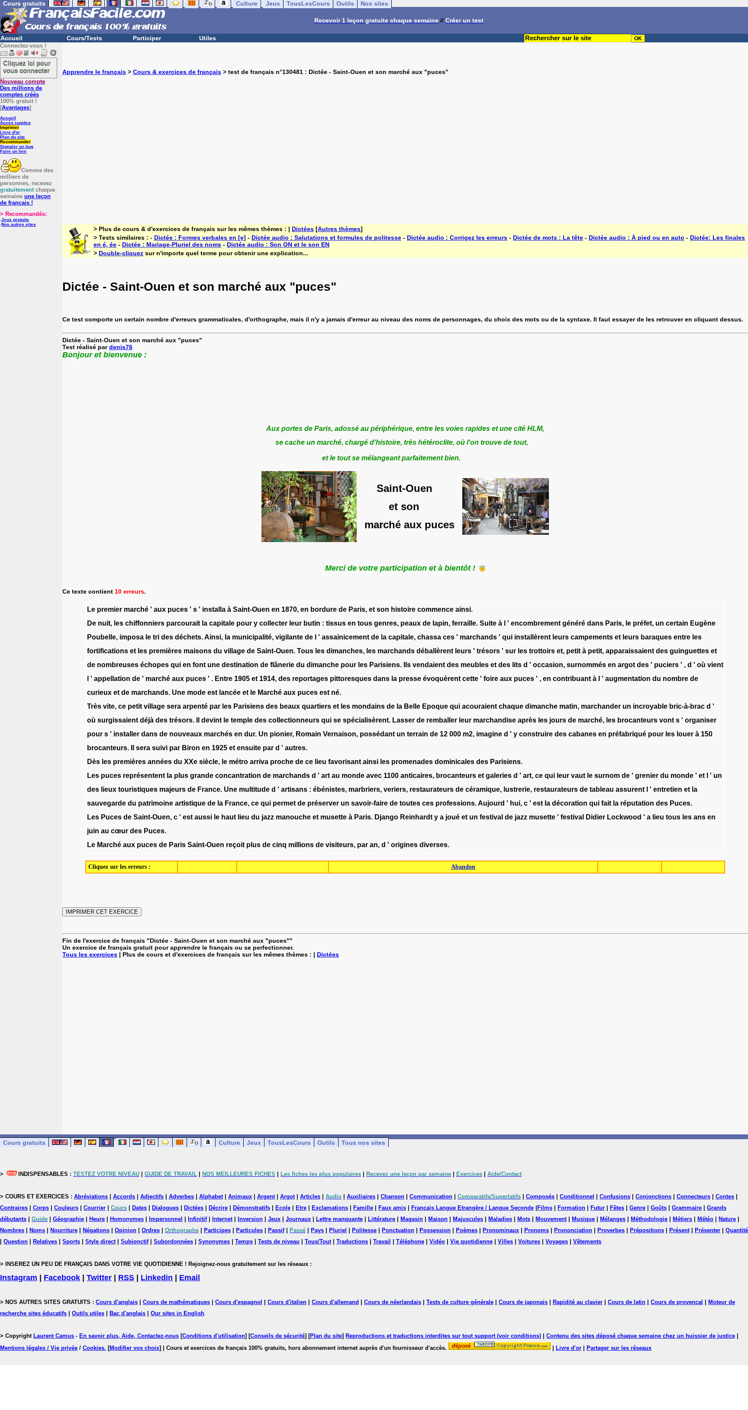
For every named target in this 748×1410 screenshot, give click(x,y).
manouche (293, 817)
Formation (571, 1207)
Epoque (435, 706)
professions (455, 803)
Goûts (659, 1207)
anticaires (416, 775)
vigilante (289, 637)
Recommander (15, 141)
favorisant (344, 761)
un (659, 623)
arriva (259, 761)
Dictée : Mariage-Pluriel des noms (171, 244)
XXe (190, 761)
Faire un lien (13, 151)
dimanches (344, 651)
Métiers (682, 1219)
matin (568, 706)
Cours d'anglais (117, 1302)
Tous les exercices (89, 954)
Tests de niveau (279, 1241)
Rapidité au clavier (578, 1302)
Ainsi (212, 637)
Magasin (411, 1219)
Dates (139, 1207)
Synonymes (214, 1241)
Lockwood (624, 817)
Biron (191, 748)
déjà (147, 720)
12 (444, 734)
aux (160, 609)
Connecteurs (693, 1196)
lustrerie (516, 789)
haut (228, 817)
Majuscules (468, 1219)
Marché (270, 692)
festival (491, 817)
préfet (642, 623)
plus (181, 775)
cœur (119, 831)
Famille (363, 1207)
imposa (131, 637)
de (343, 609)
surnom (607, 775)
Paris (356, 609)
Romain (308, 734)
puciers (666, 664)
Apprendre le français (94, 71)
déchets (188, 637)
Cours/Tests (84, 38)
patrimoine (155, 803)
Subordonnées (173, 1241)
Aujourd (491, 803)
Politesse (364, 1230)
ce (122, 706)
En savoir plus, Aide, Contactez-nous (129, 1336)
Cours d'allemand (335, 1302)
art (325, 775)
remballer (441, 720)
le (628, 623)
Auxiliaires (361, 1196)
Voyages (556, 1241)
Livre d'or (10, 132)
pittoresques (350, 678)
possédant (377, 734)
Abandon (463, 867)
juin (93, 831)
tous (365, 623)
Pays (317, 1230)
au (336, 775)
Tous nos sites (363, 1142)
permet (284, 803)
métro (238, 761)
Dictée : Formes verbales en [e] (200, 237)
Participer (147, 38)
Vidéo (437, 1241)
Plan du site (12, 137)
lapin (440, 623)
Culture (229, 1142)
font (199, 664)
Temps (244, 1241)
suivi (160, 748)
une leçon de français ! (25, 199)
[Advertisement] (405, 142)
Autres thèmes (339, 228)
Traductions (352, 1241)
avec (374, 775)
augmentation (628, 678)
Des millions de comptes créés (22, 88)
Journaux (298, 1219)
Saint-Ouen (251, 609)
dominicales (454, 761)
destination (240, 664)
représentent (144, 775)
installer (126, 734)
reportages (310, 678)
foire (491, 678)
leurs (560, 637)
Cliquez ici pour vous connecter (27, 66)
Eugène (703, 623)
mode (196, 692)
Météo (705, 1219)
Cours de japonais (523, 1302)
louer (685, 734)
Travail (382, 1241)
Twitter (99, 1277)
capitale (222, 623)
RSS (126, 1277)
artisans (294, 789)
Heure (97, 1219)
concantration (238, 775)
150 (707, 734)
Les (93, 775)
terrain (417, 734)
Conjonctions (653, 1196)
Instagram (18, 1277)
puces (178, 609)
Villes (505, 1241)
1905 (242, 678)
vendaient (429, 664)
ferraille (464, 623)
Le (91, 609)
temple (242, 720)
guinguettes (689, 651)
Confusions (615, 1196)
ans (699, 817)
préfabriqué (627, 734)
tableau (602, 789)
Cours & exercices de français (177, 71)
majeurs (172, 789)
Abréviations (91, 1196)
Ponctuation (398, 1230)
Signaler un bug (16, 146)
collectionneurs (293, 720)
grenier (646, 775)
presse (410, 678)
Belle (412, 706)
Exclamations (330, 1207)
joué (452, 817)
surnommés (586, 664)
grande (201, 775)
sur (510, 651)
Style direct (100, 1241)
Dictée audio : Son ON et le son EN (278, 244)
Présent (679, 1230)
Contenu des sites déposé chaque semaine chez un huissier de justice (640, 1336)
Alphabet (211, 1196)
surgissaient (117, 720)
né (335, 692)
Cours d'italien (287, 1302)
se (337, 720)
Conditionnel (577, 1196)
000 (455, 734)
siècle (208, 761)
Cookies (93, 1348)
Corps (41, 1207)
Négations (96, 1230)
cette (470, 678)
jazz (267, 817)
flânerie (282, 664)
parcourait (183, 623)
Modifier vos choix (134, 1348)
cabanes (582, 734)
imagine (489, 734)
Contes (725, 1196)
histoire (403, 609)
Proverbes (611, 1230)
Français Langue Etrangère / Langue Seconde (472, 1207)
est (212, 692)
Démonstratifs (251, 1207)
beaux (290, 706)
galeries (499, 775)
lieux (108, 789)
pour (244, 623)
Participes (217, 1230)
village (234, 651)
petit (573, 651)
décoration (569, 803)
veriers (395, 789)
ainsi (463, 609)
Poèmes (466, 1230)
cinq (279, 844)
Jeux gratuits (15, 219)
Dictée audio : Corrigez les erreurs (457, 237)
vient (715, 664)
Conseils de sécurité (277, 1336)
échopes (154, 664)
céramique (482, 789)
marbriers (364, 789)
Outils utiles (88, 1313)
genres (385, 623)
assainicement (345, 637)
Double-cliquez (121, 253)
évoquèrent (442, 678)
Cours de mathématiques (176, 1302)
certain (677, 623)
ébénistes (329, 789)
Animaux (240, 1196)
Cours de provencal (677, 1302)
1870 (289, 609)
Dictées (303, 228)
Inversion (250, 1219)
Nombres (12, 1230)
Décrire (218, 1207)
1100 (391, 775)
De (91, 623)
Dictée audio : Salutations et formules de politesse (326, 237)
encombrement (536, 623)
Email (189, 1277)
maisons (198, 651)
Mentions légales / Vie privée (38, 1348)
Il (198, 720)
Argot (287, 1196)
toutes (410, 803)
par (215, 706)
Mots (523, 1219)
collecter (273, 623)
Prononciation (573, 1230)
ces (449, 637)
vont (666, 720)
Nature (727, 1219)
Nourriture (63, 1230)
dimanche (322, 664)
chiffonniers (144, 623)
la (204, 623)
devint (211, 720)
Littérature (381, 1219)
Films (544, 1207)
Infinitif (197, 1219)
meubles (475, 664)
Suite (488, 623)
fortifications (107, 651)
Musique (583, 1219)
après (527, 720)
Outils (326, 1142)
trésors (488, 651)
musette (333, 817)
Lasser (403, 720)
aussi (203, 817)
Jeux (254, 1142)
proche (281, 761)
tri (156, 637)
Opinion (125, 1230)
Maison (438, 1219)
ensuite (249, 748)
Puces (680, 803)
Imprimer (9, 127)
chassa (429, 637)
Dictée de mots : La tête (548, 237)
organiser (700, 720)
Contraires (14, 1207)
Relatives (45, 1241)
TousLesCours (289, 1142)
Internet (222, 1219)
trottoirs (542, 651)
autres (295, 748)
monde (353, 775)
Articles (310, 1196)
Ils (407, 664)
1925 (219, 748)
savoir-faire (369, 803)
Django (386, 817)
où (701, 664)
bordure (323, 609)
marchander (601, 706)
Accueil (11, 38)
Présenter (707, 1230)
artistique (190, 803)
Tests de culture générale (459, 1302)
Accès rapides (15, 122)
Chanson (392, 1196)
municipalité (252, 637)
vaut (578, 775)
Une (178, 692)
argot (626, 664)
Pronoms (536, 1230)
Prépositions (647, 1230)
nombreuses (118, 664)
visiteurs (340, 844)
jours (557, 720)
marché (136, 609)
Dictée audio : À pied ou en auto (636, 237)
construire (536, 734)
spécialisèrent (366, 720)
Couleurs (66, 1207)
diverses (433, 844)
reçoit (235, 844)
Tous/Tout (318, 1241)
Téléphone (410, 1241)
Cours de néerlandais (392, 1302)
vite (109, 706)
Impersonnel (166, 1219)
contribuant (572, 678)
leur (295, 623)
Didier (595, 817)
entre (682, 637)
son (383, 609)
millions (301, 844)
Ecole (282, 1207)
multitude (254, 789)
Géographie (68, 1219)
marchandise (494, 720)
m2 (468, 734)
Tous (305, 651)
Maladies (500, 1219)
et (372, 609)
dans (595, 623)
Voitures (529, 1241)
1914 (267, 678)
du (217, 651)
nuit (104, 623)
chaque (511, 706)
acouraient (479, 706)
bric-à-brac (687, 706)
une (213, 664)
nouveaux (185, 734)
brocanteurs (637, 720)
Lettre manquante (339, 1219)
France (208, 789)
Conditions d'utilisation (213, 1336)
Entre (223, 678)
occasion (548, 664)
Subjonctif (134, 1241)
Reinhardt (416, 817)
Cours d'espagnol (238, 1302)
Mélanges (612, 1219)
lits (517, 664)
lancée (230, 692)
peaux (410, 623)
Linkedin (157, 1277)
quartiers (316, 706)
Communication (430, 1196)
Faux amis (392, 1207)
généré (573, 623)
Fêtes (617, 1207)
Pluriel (338, 1230)
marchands (478, 637)
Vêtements (587, 1241)
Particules (249, 1230)
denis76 (120, 347)
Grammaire (687, 1207)
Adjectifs (152, 1196)
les (118, 623)
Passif (276, 1230)
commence (435, 609)
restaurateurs (431, 789)
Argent (266, 1196)
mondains (368, 706)
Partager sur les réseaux (619, 1348)
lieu (320, 761)
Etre (301, 1207)
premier (109, 609)
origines (404, 844)
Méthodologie (649, 1219)
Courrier (95, 1207)
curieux (99, 692)
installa (214, 609)
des (167, 637)
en (275, 609)
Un (263, 734)
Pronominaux (501, 1230)
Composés (540, 1196)
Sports (71, 1241)
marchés (218, 734)
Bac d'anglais (127, 1313)
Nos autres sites (18, 224)
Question (15, 1241)
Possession (435, 1230)
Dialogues (165, 1207)
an (374, 844)
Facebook (62, 1277)
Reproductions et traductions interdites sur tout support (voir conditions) (443, 1336)
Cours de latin (626, 1302)
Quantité (736, 1230)
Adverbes (181, 1196)
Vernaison (339, 734)
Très (94, 706)
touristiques (138, 789)
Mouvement (551, 1219)
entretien (667, 789)
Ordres (151, 1230)
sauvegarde (106, 803)
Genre (637, 1207)
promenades (412, 761)
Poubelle (101, 637)
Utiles (207, 38)
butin (311, 623)
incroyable (650, 706)
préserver (323, 803)
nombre (675, 678)
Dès (93, 761)
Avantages (15, 107)
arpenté (195, 706)
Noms (37, 1230)
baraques (656, 637)
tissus (336, 623)
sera (174, 706)
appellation (112, 678)
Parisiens (384, 664)
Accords (124, 1196)
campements (592, 637)
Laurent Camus (53, 1336)
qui (507, 637)
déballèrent (434, 651)
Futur (597, 1207)
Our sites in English (177, 1313)
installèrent (532, 637)
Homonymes (127, 1219)
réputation (637, 803)
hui (515, 803)
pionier (281, 734)
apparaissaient (630, 651)
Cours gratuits (24, 1142)
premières (165, 651)
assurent (630, 789)
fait (606, 803)
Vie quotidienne (471, 1241)
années (160, 761)
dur (249, 734)
